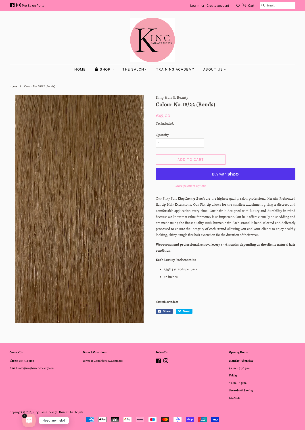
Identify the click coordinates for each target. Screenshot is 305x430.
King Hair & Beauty (45, 412)
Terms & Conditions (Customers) (103, 361)
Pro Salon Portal (33, 5)
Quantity (162, 134)
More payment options (190, 186)
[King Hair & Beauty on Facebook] (12, 6)
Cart (251, 5)
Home (13, 86)
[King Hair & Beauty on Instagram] (18, 6)
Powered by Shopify (71, 412)
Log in (194, 5)
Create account (218, 5)
